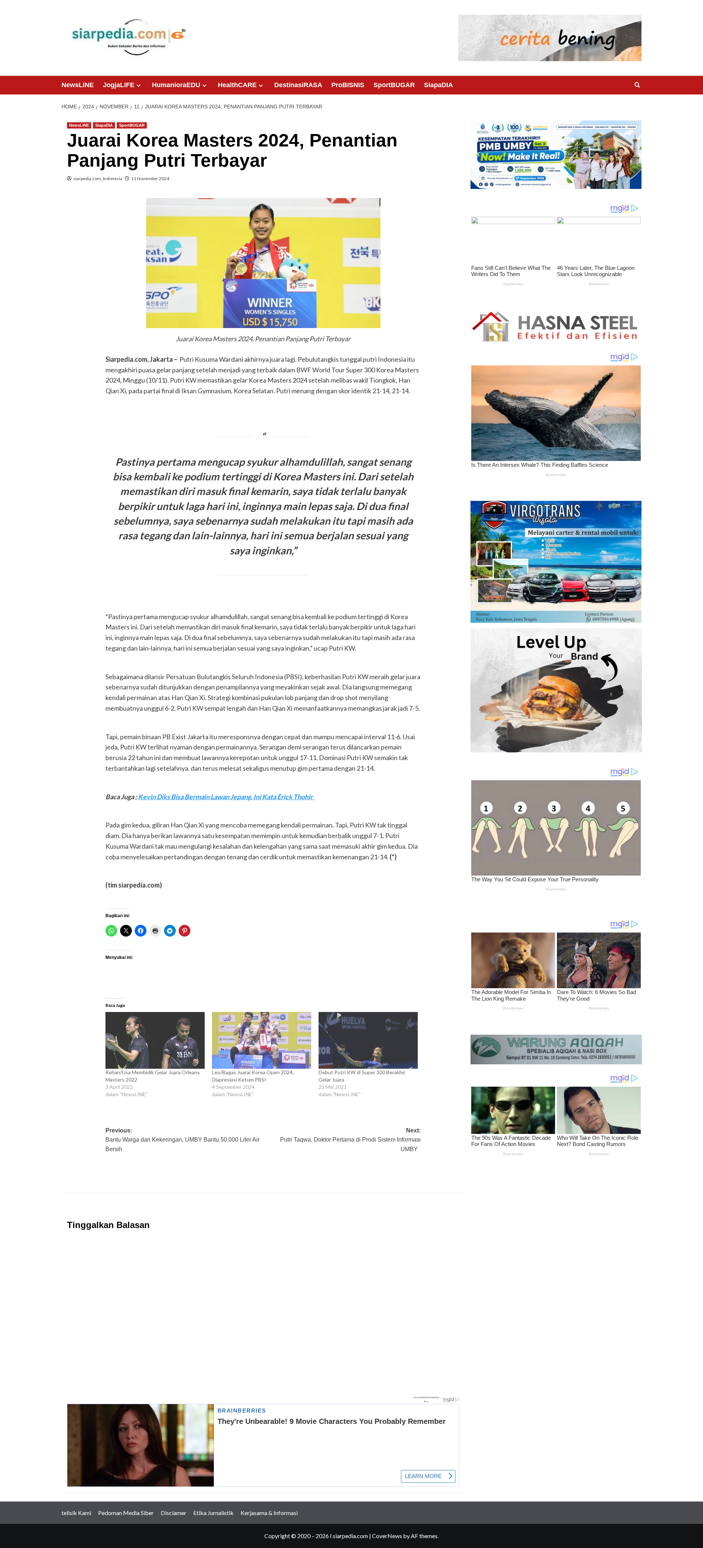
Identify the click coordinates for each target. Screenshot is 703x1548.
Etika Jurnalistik (213, 1512)
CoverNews (387, 1535)
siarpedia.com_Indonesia (97, 178)
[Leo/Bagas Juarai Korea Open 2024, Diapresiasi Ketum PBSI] (261, 1040)
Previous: (182, 1139)
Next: (350, 1139)
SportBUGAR (394, 85)
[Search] (637, 85)
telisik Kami (76, 1512)
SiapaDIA (438, 85)
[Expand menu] (138, 85)
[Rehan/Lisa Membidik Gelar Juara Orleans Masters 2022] (155, 1040)
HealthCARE (237, 85)
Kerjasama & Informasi (269, 1512)
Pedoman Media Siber (126, 1512)
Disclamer (173, 1512)
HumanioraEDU (176, 85)
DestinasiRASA (298, 85)
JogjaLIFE (118, 85)
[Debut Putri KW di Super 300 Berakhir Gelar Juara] (368, 1040)
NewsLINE (78, 85)
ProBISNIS (347, 85)
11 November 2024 (150, 178)
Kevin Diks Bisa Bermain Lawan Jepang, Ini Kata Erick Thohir (226, 797)
